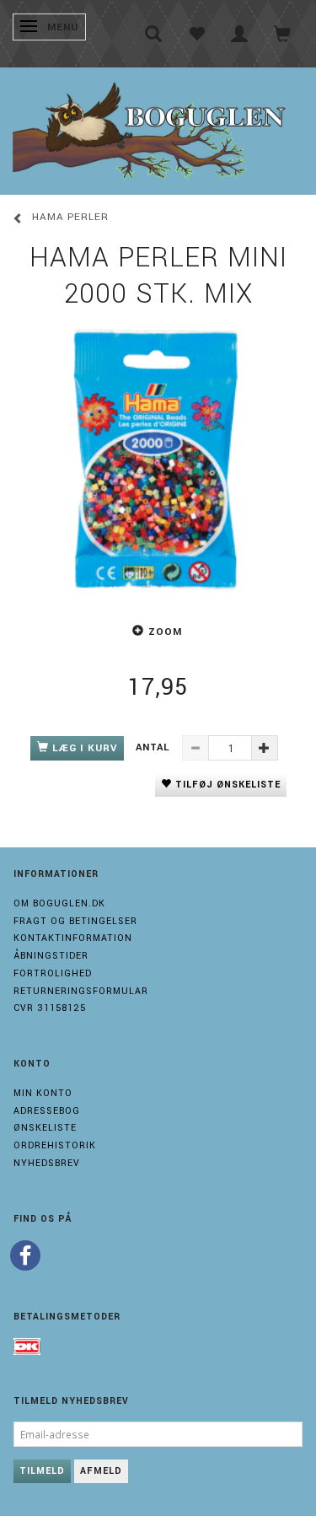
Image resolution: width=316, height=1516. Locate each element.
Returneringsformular (80, 991)
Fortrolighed (52, 973)
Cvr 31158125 (49, 1008)
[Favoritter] (197, 34)
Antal (155, 747)
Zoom (165, 632)
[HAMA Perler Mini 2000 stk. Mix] (158, 458)
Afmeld (101, 1471)
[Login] (240, 34)
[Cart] (282, 34)
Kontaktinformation (72, 938)
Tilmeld (42, 1471)
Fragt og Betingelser (75, 921)
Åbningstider (50, 955)
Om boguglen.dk (59, 903)
